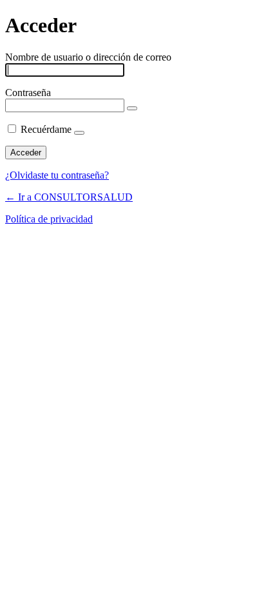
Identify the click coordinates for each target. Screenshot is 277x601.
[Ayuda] (79, 133)
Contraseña (28, 92)
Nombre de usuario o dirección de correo (88, 57)
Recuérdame (46, 129)
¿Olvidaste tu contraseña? (57, 175)
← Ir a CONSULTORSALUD (69, 197)
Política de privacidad (49, 218)
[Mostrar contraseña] (132, 108)
